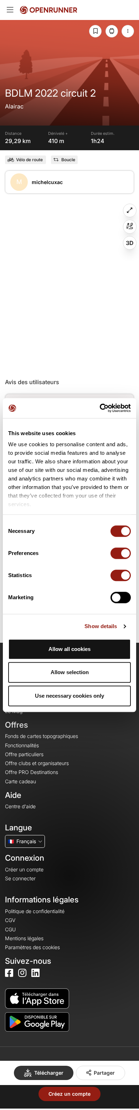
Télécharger (48, 1073)
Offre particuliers (24, 754)
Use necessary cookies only (69, 696)
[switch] (120, 553)
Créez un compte (69, 1094)
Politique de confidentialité (35, 911)
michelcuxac (47, 182)
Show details (100, 626)
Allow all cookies (69, 649)
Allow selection (70, 672)
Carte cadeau (20, 781)
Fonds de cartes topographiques (41, 736)
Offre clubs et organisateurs (37, 763)
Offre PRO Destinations (31, 772)
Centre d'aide (20, 806)
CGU (10, 929)
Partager (104, 1073)
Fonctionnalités (22, 745)
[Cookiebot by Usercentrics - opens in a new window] (100, 408)
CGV (10, 920)
